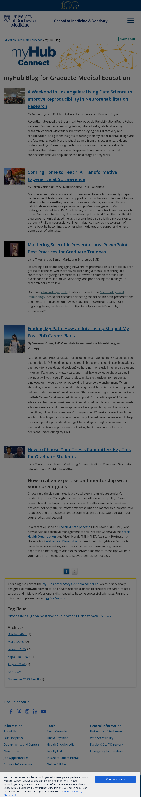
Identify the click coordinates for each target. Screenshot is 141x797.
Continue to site (115, 779)
